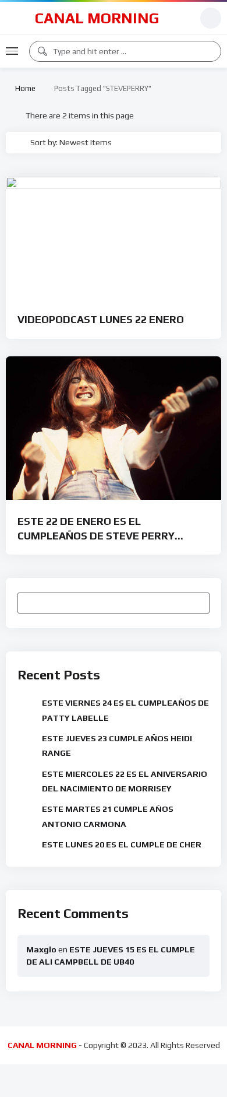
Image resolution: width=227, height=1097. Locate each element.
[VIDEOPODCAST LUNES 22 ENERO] (113, 237)
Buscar (195, 603)
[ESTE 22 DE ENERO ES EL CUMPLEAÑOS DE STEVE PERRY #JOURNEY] (113, 428)
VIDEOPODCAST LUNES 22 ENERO (100, 319)
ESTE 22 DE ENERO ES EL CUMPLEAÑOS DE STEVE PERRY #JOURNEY (96, 535)
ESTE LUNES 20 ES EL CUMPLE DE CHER (121, 844)
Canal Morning (97, 18)
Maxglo (41, 949)
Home (24, 88)
